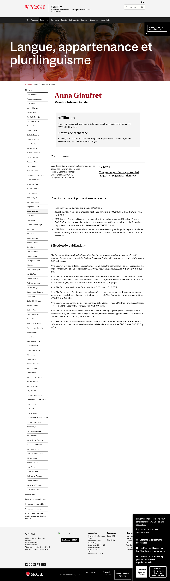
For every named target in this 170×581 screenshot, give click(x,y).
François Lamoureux (34, 395)
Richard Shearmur (33, 364)
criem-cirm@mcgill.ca (40, 549)
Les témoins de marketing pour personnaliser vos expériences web (149, 559)
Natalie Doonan (32, 171)
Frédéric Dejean (33, 157)
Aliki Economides (33, 180)
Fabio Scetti (31, 359)
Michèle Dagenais (33, 153)
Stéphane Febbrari (33, 341)
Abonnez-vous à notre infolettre (156, 28)
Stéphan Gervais (33, 207)
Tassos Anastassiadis (34, 99)
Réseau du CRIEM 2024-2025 (95, 550)
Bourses (84, 20)
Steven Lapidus (32, 238)
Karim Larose (31, 247)
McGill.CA (28, 84)
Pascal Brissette (33, 139)
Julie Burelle (31, 144)
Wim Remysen (32, 355)
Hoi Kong (30, 234)
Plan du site (111, 540)
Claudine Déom (32, 162)
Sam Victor (31, 296)
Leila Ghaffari (32, 413)
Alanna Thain (31, 373)
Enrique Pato (31, 310)
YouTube (38, 564)
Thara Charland (32, 346)
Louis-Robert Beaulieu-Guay (37, 418)
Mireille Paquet (32, 305)
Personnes (44, 20)
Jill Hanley (30, 216)
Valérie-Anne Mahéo (34, 283)
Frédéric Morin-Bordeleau (36, 400)
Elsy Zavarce (31, 391)
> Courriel (104, 166)
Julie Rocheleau (33, 489)
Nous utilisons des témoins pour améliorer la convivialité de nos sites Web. (150, 522)
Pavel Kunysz (31, 427)
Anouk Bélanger (32, 108)
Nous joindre (105, 20)
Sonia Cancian (32, 148)
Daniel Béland (32, 319)
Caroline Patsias (33, 314)
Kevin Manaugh (32, 288)
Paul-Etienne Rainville (35, 328)
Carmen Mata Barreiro (35, 292)
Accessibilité (91, 572)
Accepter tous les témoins (141, 572)
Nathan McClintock (34, 301)
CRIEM (56, 7)
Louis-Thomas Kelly (34, 422)
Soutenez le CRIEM (70, 540)
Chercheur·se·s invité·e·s (34, 509)
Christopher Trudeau (34, 476)
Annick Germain (33, 202)
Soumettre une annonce (95, 553)
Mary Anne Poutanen (34, 323)
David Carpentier (33, 382)
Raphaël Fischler (33, 189)
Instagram (30, 564)
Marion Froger (32, 198)
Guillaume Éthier (33, 184)
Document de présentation (96, 536)
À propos (34, 20)
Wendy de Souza (33, 449)
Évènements (74, 20)
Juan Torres (31, 467)
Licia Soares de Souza (35, 454)
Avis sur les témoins (107, 573)
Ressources (94, 20)
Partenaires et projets (94, 540)
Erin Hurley (31, 220)
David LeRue (31, 274)
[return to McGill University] (35, 575)
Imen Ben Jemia (33, 121)
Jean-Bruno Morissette (35, 350)
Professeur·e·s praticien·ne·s (35, 499)
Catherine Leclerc (33, 251)
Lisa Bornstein (32, 130)
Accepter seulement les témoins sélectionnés (158, 571)
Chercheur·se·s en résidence (35, 504)
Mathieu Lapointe (33, 243)
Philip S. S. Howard (34, 431)
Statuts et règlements (94, 543)
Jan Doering (31, 166)
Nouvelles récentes (94, 547)
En (142, 2)
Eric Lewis (30, 265)
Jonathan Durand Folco (35, 175)
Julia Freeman (32, 193)
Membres (52, 84)
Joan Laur (30, 409)
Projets (64, 20)
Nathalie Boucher (33, 135)
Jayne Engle (31, 404)
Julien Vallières (32, 471)
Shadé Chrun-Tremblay (35, 440)
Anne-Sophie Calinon (34, 377)
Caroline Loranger (33, 270)
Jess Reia (30, 337)
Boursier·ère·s (30, 494)
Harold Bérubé (32, 126)
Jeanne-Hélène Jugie (35, 225)
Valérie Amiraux (32, 94)
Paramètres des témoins (122, 575)
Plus (43, 564)
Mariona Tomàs (32, 463)
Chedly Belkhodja (33, 117)
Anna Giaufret (32, 211)
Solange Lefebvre (33, 261)
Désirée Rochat (32, 386)
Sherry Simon (32, 368)
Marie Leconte (32, 256)
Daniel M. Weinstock (34, 485)
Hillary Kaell (31, 229)
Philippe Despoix (33, 436)
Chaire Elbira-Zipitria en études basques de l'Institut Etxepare (35, 516)
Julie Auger (31, 103)
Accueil (27, 20)
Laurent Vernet (32, 481)
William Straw (32, 458)
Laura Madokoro (32, 278)
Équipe (90, 538)
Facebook (27, 564)
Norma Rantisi (32, 332)
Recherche (55, 20)
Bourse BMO (111, 536)
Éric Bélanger (32, 112)
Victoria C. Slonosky (34, 444)
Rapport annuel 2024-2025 (96, 545)
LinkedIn (34, 564)
